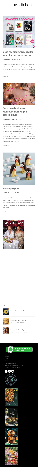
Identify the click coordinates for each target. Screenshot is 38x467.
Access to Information (12, 368)
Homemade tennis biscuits (18, 320)
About (7, 356)
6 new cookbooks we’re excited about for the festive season (18, 53)
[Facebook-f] (6, 371)
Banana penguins (11, 188)
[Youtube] (12, 371)
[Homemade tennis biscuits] (6, 321)
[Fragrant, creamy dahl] (6, 311)
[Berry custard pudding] (6, 330)
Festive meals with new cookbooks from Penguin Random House (15, 111)
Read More (6, 76)
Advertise (8, 358)
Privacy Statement (11, 363)
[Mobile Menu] (7, 5)
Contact (7, 361)
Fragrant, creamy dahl (17, 311)
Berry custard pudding (18, 330)
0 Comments (23, 313)
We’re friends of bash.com (14, 365)
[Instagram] (9, 371)
